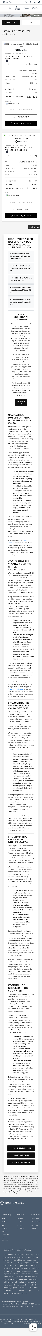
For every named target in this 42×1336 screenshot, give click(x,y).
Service (20, 1214)
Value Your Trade (21, 1155)
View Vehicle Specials (21, 1148)
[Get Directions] (30, 2)
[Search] (35, 2)
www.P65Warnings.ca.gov (15, 1293)
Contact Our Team (21, 1162)
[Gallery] (21, 15)
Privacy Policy (6, 1319)
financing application (15, 689)
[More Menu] (3, 8)
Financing (36, 1214)
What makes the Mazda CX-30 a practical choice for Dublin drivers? (20, 256)
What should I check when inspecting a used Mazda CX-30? (20, 290)
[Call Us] (26, 2)
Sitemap (8, 1321)
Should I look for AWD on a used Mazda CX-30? (21, 279)
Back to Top (34, 227)
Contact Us (21, 402)
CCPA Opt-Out (7, 1323)
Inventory (6, 1214)
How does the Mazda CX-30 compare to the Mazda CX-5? (21, 268)
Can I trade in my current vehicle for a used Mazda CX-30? (20, 302)
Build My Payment (21, 117)
